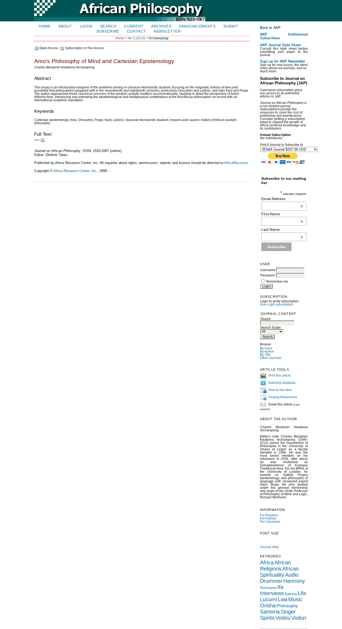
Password (267, 275)
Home (45, 26)
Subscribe (107, 31)
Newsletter (167, 31)
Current (133, 26)
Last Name (282, 229)
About (65, 26)
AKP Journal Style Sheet (280, 45)
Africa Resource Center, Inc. (75, 171)
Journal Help (269, 547)
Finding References (283, 397)
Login (86, 26)
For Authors (268, 518)
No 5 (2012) (136, 38)
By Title (265, 354)
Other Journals (270, 358)
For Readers (269, 515)
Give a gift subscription (276, 304)
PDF (37, 140)
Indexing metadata (282, 383)
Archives (161, 26)
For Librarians (270, 521)
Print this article (280, 375)
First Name (282, 214)
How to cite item (280, 390)
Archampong (158, 38)
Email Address (282, 199)
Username (267, 270)
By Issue (266, 348)
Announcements (197, 26)
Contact (136, 31)
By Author (267, 351)
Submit (231, 26)
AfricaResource (236, 163)
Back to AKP (270, 28)
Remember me (277, 281)
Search (108, 26)
